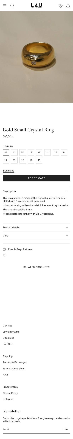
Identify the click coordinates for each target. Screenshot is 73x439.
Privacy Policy (10, 386)
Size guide (8, 170)
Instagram (8, 399)
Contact (7, 325)
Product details (11, 227)
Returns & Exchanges (15, 362)
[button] (12, 6)
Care (5, 235)
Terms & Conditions (13, 368)
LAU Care (8, 344)
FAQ (5, 374)
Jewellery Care (11, 331)
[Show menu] (4, 6)
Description (9, 191)
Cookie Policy (10, 393)
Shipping (8, 356)
